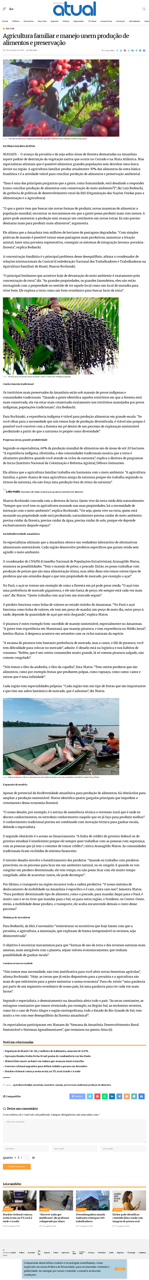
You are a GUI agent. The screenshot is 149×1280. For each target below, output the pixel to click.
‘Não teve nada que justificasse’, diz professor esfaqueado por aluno (54, 1218)
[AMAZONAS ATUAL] (74, 9)
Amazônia (38, 1085)
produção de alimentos (99, 1085)
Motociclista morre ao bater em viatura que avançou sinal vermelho (44, 1061)
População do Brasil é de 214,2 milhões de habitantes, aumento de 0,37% (46, 1051)
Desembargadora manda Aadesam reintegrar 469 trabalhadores (90, 1218)
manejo (59, 1085)
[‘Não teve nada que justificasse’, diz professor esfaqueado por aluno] (56, 1200)
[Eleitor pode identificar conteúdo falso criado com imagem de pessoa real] (129, 1200)
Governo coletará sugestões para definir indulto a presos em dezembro (46, 1066)
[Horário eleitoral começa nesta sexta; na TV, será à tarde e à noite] (20, 1200)
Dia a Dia (10, 29)
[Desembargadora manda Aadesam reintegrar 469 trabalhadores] (93, 1200)
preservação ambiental (75, 1085)
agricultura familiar (22, 1085)
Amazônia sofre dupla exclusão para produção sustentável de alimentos (52, 492)
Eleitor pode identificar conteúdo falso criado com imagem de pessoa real (127, 1218)
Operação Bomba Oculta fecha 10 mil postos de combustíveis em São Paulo (48, 1056)
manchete (49, 1085)
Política (8, 1210)
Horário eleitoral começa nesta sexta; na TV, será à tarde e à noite (43, 1071)
